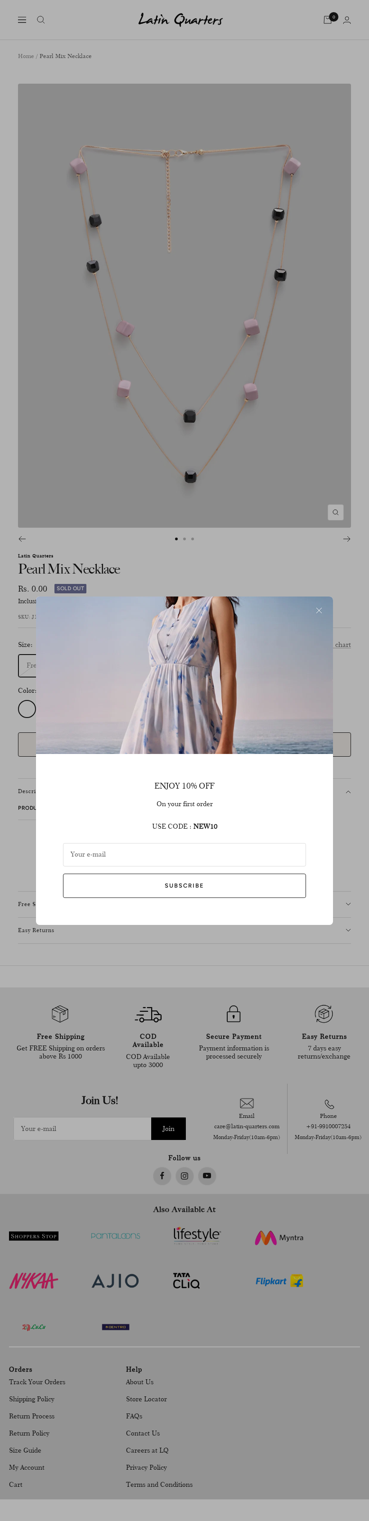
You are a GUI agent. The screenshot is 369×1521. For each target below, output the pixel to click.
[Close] (319, 610)
